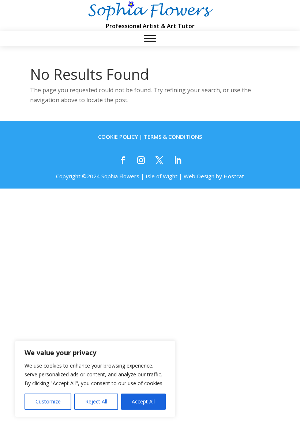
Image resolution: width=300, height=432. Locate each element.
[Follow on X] (159, 160)
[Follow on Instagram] (141, 160)
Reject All (96, 401)
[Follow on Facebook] (122, 160)
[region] (95, 378)
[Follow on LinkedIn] (177, 160)
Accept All (143, 401)
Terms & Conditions (173, 136)
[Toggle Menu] (150, 38)
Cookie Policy (118, 136)
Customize (48, 401)
